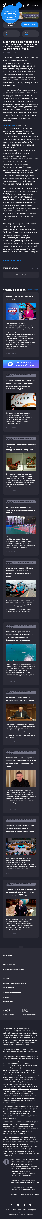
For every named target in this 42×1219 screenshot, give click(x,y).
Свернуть (21, 950)
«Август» (6, 1086)
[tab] (29, 24)
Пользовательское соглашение (14, 983)
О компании (7, 955)
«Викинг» (25, 1089)
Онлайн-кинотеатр (9, 964)
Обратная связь (8, 988)
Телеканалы (7, 1156)
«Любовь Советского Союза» (20, 1086)
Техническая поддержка (12, 992)
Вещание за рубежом (29, 1014)
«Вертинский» (16, 1091)
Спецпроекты (7, 960)
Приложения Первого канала (13, 969)
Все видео (6, 978)
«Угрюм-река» (16, 1089)
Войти (35, 5)
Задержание (9, 125)
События (6, 997)
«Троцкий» (34, 1089)
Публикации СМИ (9, 1002)
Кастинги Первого (9, 974)
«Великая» (6, 1091)
